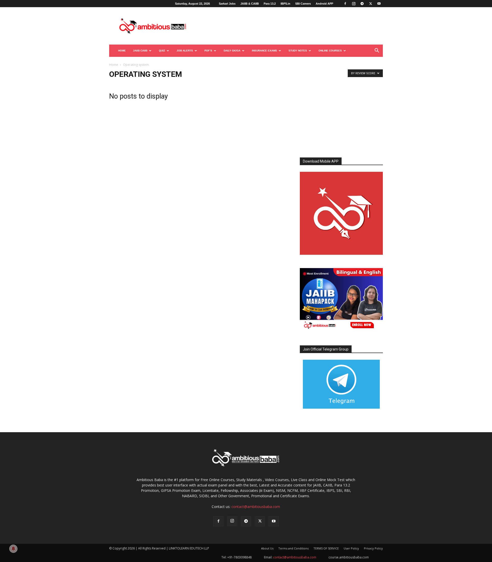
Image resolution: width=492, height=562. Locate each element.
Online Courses (330, 50)
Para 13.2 (270, 3)
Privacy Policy (373, 548)
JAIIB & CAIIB (249, 3)
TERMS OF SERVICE (326, 548)
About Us (267, 548)
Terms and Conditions (293, 548)
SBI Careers (303, 3)
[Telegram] (362, 3)
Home (122, 50)
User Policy (351, 548)
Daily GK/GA (232, 50)
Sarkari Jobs (227, 3)
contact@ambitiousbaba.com (255, 506)
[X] (370, 3)
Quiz (162, 50)
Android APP (324, 3)
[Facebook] (345, 3)
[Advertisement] (289, 25)
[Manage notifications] (13, 549)
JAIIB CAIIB (140, 50)
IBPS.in (285, 3)
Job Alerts (185, 50)
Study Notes (298, 50)
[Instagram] (353, 3)
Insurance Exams (264, 50)
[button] (377, 51)
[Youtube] (379, 3)
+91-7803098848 (239, 557)
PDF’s (208, 50)
